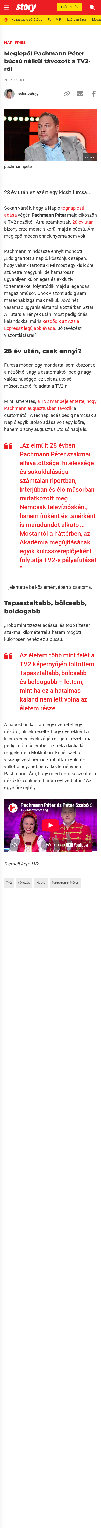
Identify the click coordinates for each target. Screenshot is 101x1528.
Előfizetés (69, 7)
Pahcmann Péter (65, 883)
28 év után (82, 222)
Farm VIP (54, 20)
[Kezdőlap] (26, 7)
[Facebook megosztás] (91, 94)
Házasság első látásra (27, 20)
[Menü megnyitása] (6, 7)
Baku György (28, 94)
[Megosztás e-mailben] (78, 94)
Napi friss (15, 42)
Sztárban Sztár (76, 20)
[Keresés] (92, 7)
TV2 (9, 883)
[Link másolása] (65, 94)
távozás (24, 883)
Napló (41, 883)
